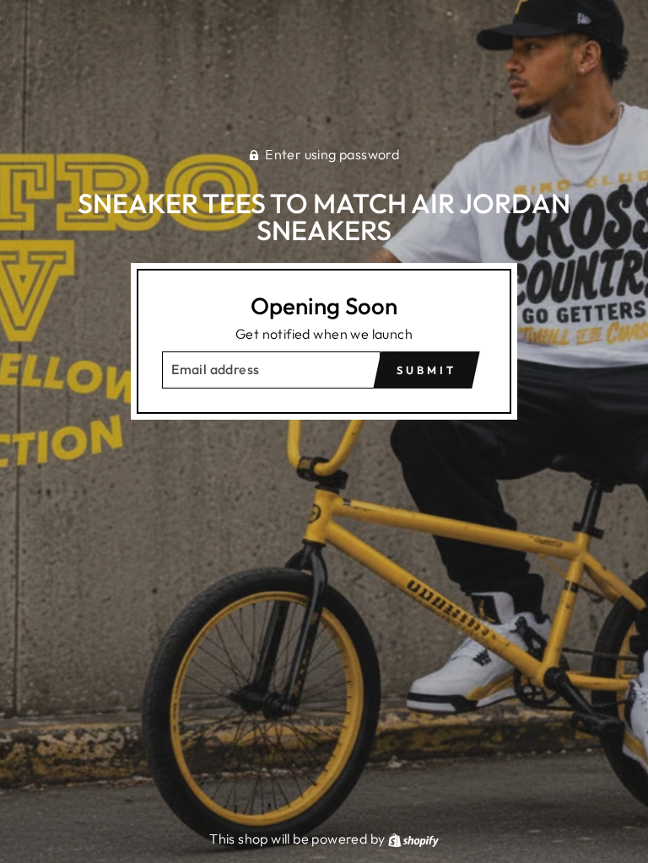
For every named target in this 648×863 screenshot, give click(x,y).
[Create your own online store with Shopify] (413, 838)
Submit (426, 370)
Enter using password (332, 154)
